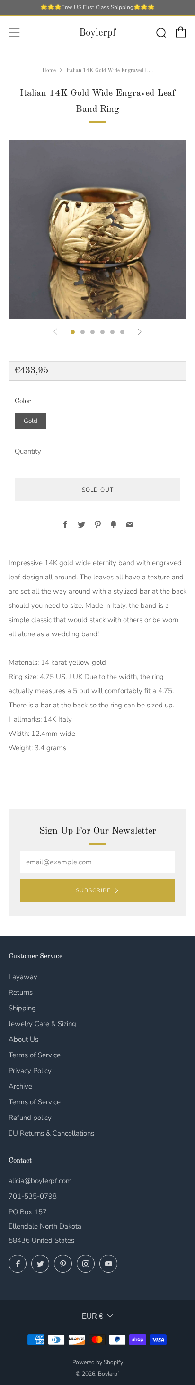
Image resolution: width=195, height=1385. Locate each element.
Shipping (22, 1008)
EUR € (92, 1316)
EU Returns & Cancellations (51, 1133)
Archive (20, 1086)
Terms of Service (35, 1055)
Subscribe (93, 890)
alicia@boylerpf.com (40, 1180)
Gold (30, 420)
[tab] (73, 332)
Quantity (28, 451)
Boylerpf (97, 33)
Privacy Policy (30, 1070)
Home (49, 70)
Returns (21, 992)
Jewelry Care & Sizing (42, 1023)
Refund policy (30, 1117)
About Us (23, 1039)
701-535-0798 (33, 1196)
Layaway (23, 976)
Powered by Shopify (97, 1362)
